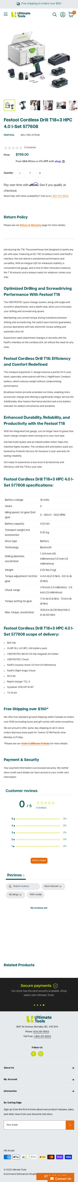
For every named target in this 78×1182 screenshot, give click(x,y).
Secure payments (36, 986)
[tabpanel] (39, 917)
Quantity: (8, 173)
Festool (9, 135)
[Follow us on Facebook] (33, 1053)
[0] (71, 14)
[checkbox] (35, 894)
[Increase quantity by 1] (40, 173)
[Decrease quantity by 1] (20, 173)
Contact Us (62, 1178)
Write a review (39, 860)
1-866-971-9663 (59, 196)
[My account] (62, 14)
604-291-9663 (41, 1031)
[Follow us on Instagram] (40, 1053)
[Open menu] (6, 14)
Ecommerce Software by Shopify (20, 1174)
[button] (39, 819)
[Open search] (55, 14)
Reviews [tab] (15, 875)
